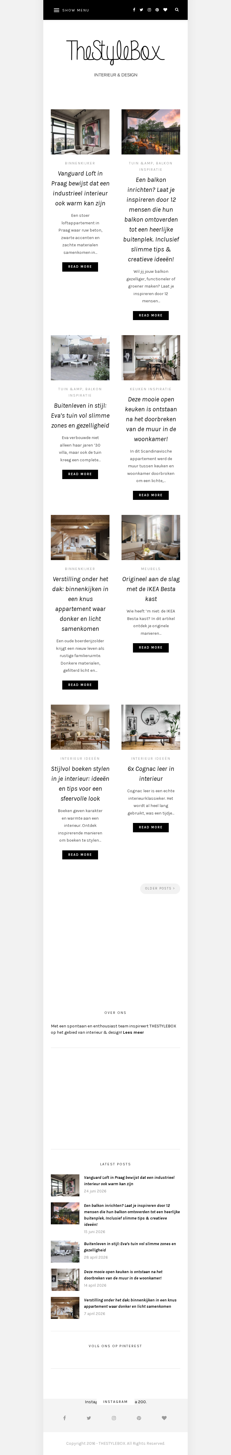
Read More (80, 267)
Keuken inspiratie (151, 389)
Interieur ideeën (80, 758)
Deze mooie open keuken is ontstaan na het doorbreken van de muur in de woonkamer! (151, 419)
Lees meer (133, 1032)
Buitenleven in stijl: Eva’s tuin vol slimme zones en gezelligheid (80, 415)
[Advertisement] (115, 950)
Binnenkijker (80, 163)
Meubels (151, 569)
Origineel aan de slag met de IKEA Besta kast (151, 589)
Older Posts (159, 888)
